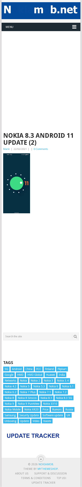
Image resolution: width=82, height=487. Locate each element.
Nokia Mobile (12, 409)
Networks (10, 380)
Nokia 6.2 (10, 392)
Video (36, 421)
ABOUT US (21, 473)
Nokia (23, 380)
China (28, 369)
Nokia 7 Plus (27, 392)
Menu (9, 27)
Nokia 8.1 (46, 397)
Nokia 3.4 (63, 380)
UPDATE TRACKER (43, 482)
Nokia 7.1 (45, 392)
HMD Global (34, 374)
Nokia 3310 (50, 403)
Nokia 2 (35, 380)
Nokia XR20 (31, 409)
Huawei (50, 374)
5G (6, 369)
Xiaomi (47, 421)
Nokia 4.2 (10, 386)
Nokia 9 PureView (28, 403)
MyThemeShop (47, 468)
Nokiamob (45, 464)
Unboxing (10, 421)
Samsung (10, 415)
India (62, 374)
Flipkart (62, 369)
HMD (20, 374)
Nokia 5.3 (39, 386)
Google (9, 374)
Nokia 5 (24, 386)
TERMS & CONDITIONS (36, 478)
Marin (6, 149)
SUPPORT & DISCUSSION (50, 473)
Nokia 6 (53, 386)
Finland (49, 369)
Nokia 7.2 (60, 392)
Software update (53, 415)
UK (68, 415)
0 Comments (41, 149)
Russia (69, 409)
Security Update (29, 415)
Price (45, 409)
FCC (38, 369)
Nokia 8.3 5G (64, 397)
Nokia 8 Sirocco (27, 397)
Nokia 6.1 (68, 386)
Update (24, 421)
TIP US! (61, 478)
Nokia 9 (9, 403)
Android (17, 369)
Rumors (57, 409)
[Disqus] (41, 275)
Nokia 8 (9, 397)
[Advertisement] (41, 72)
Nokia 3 (48, 380)
